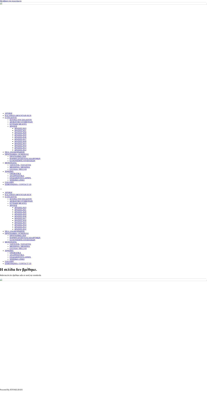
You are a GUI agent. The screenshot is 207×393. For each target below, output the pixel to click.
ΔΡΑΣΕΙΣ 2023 (20, 128)
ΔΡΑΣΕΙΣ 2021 (20, 131)
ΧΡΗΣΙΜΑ (9, 171)
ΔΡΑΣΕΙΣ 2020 (20, 133)
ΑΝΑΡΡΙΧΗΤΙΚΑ (17, 176)
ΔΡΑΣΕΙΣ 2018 (20, 137)
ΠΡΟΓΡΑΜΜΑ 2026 (18, 156)
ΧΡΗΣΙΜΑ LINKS (17, 180)
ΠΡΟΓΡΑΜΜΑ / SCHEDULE (17, 154)
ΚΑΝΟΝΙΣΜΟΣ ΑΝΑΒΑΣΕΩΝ (22, 161)
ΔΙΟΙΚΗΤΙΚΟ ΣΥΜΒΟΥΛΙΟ (21, 122)
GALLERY (9, 182)
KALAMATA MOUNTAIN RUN (18, 115)
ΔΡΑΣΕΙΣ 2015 (20, 143)
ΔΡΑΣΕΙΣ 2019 (20, 135)
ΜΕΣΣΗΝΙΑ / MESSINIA (20, 167)
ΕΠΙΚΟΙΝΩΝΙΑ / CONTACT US (18, 184)
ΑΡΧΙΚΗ (8, 113)
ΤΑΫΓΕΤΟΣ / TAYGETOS (20, 165)
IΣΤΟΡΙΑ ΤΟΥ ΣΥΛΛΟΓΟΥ (21, 120)
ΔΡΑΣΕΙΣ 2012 (20, 150)
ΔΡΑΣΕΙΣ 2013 (20, 148)
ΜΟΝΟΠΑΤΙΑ (11, 163)
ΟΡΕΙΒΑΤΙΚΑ (15, 174)
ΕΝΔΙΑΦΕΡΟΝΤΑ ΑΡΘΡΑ (20, 178)
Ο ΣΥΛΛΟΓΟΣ (11, 118)
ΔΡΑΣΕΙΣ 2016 (20, 141)
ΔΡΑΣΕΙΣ (13, 126)
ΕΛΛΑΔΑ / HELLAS (18, 169)
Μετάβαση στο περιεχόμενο (10, 1)
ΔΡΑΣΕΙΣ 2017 (20, 139)
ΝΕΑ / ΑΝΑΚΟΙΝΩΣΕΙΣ (15, 152)
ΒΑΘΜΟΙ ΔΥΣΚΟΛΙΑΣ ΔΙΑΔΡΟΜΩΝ (25, 159)
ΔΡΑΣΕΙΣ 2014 (20, 146)
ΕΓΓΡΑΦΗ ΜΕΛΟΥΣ (18, 124)
